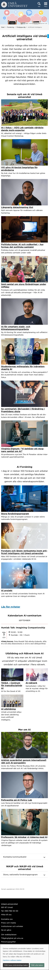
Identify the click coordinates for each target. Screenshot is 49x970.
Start (3, 27)
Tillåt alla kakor (37, 965)
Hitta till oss (6, 914)
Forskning (10, 27)
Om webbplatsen (9, 934)
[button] (24, 857)
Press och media (8, 923)
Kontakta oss (7, 919)
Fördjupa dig (21, 27)
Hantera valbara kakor (12, 960)
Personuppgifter (8, 942)
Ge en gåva (6, 930)
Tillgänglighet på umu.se (12, 938)
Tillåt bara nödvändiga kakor (16, 965)
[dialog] (24, 957)
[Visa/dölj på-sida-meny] (48, 36)
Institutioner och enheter (12, 926)
